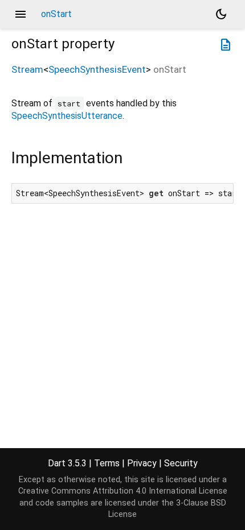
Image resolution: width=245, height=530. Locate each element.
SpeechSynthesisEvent (97, 69)
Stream (27, 69)
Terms (107, 463)
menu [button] (20, 14)
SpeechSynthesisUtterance (66, 115)
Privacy (142, 463)
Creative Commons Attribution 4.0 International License (122, 491)
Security (181, 463)
